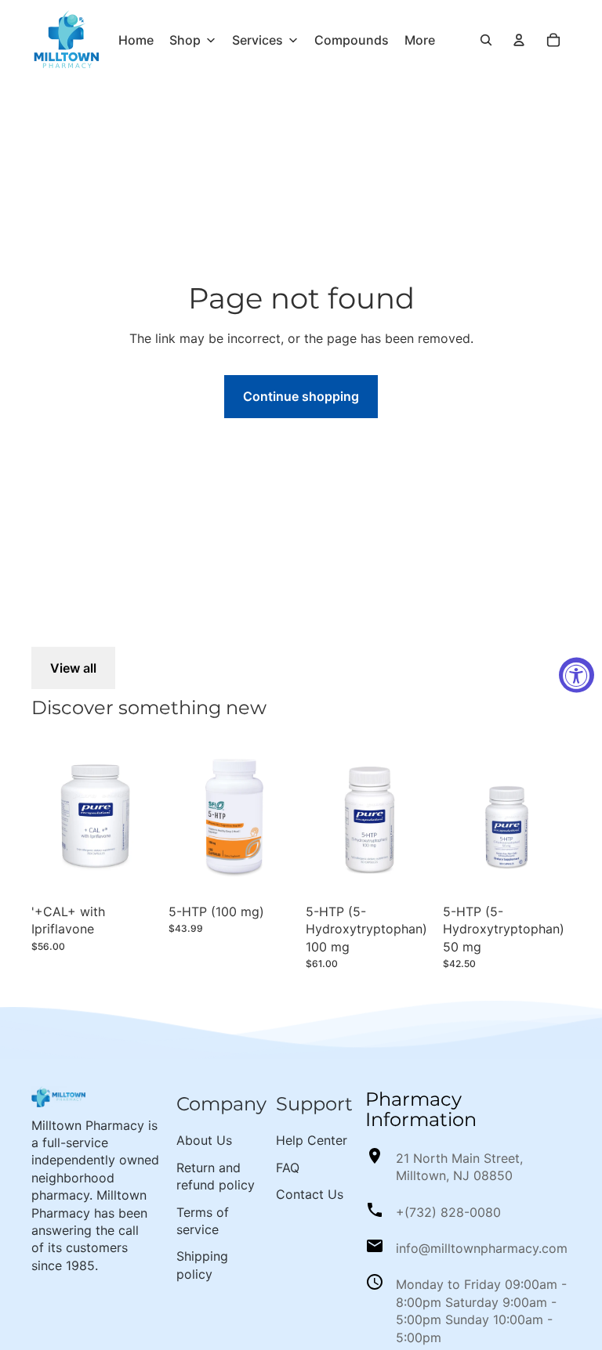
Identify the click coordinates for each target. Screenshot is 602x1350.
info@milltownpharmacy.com (482, 1248)
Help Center (311, 1140)
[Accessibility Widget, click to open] (576, 675)
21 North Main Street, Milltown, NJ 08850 (459, 1166)
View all (73, 668)
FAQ (287, 1167)
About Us (204, 1140)
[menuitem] (136, 40)
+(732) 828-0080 (448, 1212)
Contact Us (309, 1194)
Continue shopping (301, 396)
